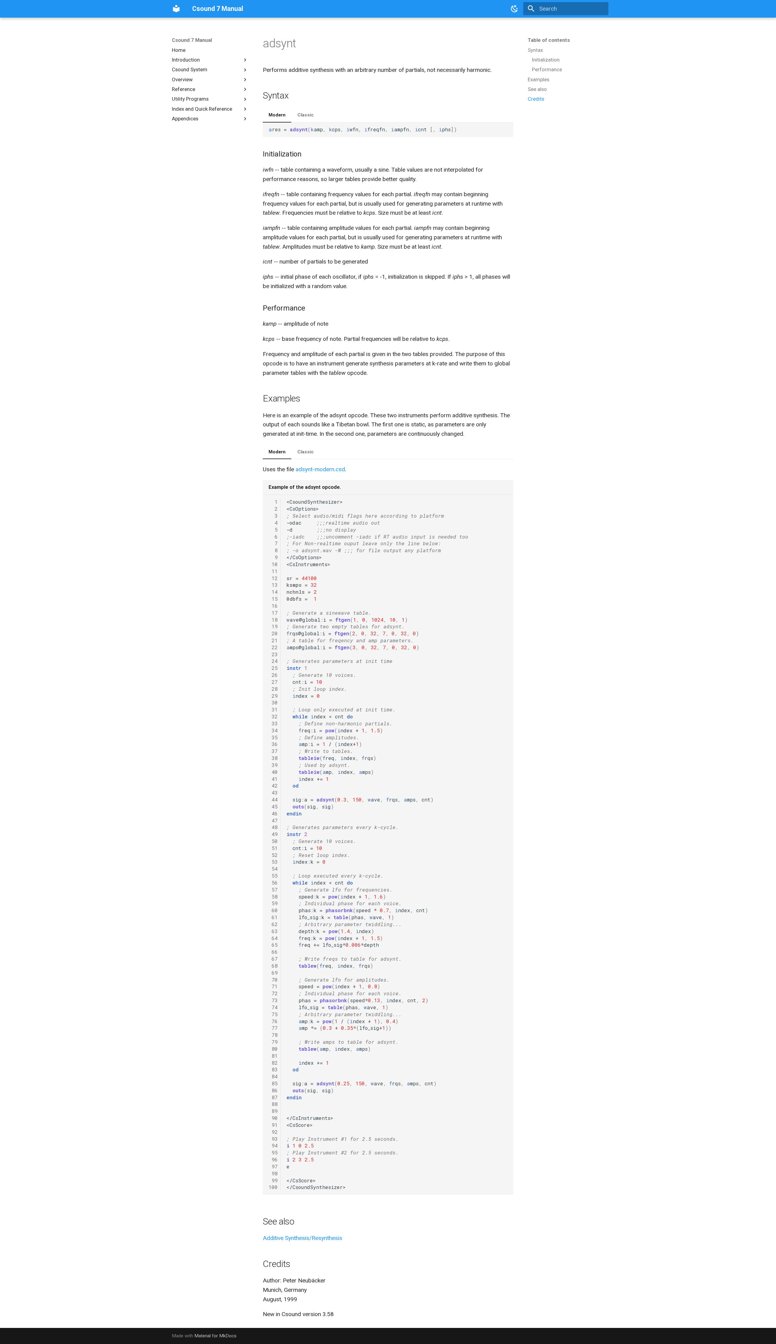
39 (273, 765)
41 (273, 779)
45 (273, 806)
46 (273, 813)
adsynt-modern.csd (320, 469)
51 (273, 848)
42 (273, 785)
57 (273, 889)
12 (273, 578)
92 (273, 1132)
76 (273, 1021)
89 (273, 1111)
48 (273, 827)
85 (273, 1083)
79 (273, 1042)
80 (273, 1049)
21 (273, 640)
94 (273, 1145)
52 (273, 855)
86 (273, 1090)
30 (273, 702)
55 (273, 875)
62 (273, 924)
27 (273, 682)
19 (273, 626)
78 (273, 1035)
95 (273, 1152)
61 (273, 917)
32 (273, 716)
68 (273, 966)
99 (273, 1180)
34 (273, 730)
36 (273, 744)
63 (273, 931)
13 (273, 585)
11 (273, 571)
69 (273, 972)
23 (273, 654)
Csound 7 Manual (192, 40)
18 (273, 620)
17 (273, 613)
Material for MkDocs (215, 1336)
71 (273, 986)
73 (273, 1000)
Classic (305, 115)
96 (273, 1159)
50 (273, 841)
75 (273, 1014)
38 (273, 758)
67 (273, 959)
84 (273, 1076)
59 (273, 903)
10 (273, 564)
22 (273, 647)
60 (273, 910)
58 (273, 896)
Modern (277, 115)
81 (273, 1056)
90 (273, 1118)
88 (273, 1104)
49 (273, 834)
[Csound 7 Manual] (176, 9)
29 (273, 696)
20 (273, 633)
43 (273, 792)
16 (273, 606)
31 (273, 709)
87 (273, 1097)
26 (273, 675)
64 (273, 938)
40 (273, 772)
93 (273, 1139)
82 (273, 1063)
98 (273, 1173)
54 (273, 868)
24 (273, 661)
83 (273, 1069)
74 (273, 1007)
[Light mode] (514, 9)
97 (273, 1166)
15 (273, 599)
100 (273, 1187)
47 (273, 820)
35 (273, 737)
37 (273, 751)
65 (273, 945)
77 (273, 1028)
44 (273, 799)
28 (273, 689)
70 (273, 979)
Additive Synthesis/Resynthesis (302, 1238)
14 (273, 592)
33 (273, 723)
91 (273, 1125)
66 (273, 952)
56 (273, 882)
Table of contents (549, 40)
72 (273, 993)
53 (273, 861)
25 (273, 668)
